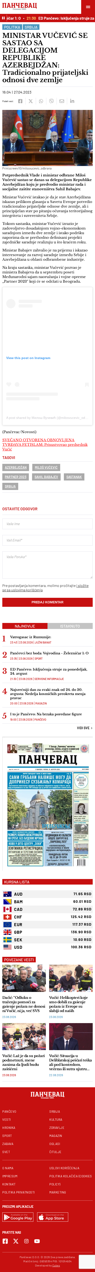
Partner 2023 (15, 477)
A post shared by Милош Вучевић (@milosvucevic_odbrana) (50, 418)
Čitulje (55, 1152)
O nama (7, 1168)
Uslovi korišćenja (64, 1168)
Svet (6, 1152)
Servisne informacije (49, 678)
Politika (12, 27)
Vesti (6, 1119)
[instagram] (26, 1241)
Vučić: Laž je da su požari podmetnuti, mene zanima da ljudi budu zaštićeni (23, 1062)
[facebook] (20, 101)
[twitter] (30, 101)
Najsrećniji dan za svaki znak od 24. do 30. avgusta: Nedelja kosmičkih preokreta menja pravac (48, 694)
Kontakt (9, 1184)
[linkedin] (72, 101)
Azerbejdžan (16, 467)
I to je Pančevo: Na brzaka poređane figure (46, 714)
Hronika (8, 1128)
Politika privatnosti (18, 1192)
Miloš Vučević (46, 467)
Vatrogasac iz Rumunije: (30, 637)
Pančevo (40, 719)
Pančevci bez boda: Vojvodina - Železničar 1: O (49, 653)
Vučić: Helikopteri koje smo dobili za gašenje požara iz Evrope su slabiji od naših (68, 1004)
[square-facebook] (5, 1241)
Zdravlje (56, 1128)
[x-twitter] (16, 1241)
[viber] (51, 101)
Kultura (55, 1119)
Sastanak (74, 477)
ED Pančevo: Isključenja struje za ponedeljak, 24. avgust (48, 671)
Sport (39, 658)
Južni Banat (43, 642)
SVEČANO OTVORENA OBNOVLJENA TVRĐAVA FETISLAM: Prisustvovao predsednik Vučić (45, 444)
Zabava (7, 1144)
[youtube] (37, 1241)
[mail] (61, 101)
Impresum (9, 1176)
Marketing (57, 1192)
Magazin (41, 703)
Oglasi (54, 1144)
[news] (24, 978)
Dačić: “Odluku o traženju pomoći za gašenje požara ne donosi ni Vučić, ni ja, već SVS (23, 1004)
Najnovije (25, 626)
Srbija (31, 27)
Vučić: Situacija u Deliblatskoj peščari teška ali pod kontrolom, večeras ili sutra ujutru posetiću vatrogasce (70, 1062)
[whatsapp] (41, 101)
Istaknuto (70, 626)
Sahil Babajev (46, 477)
